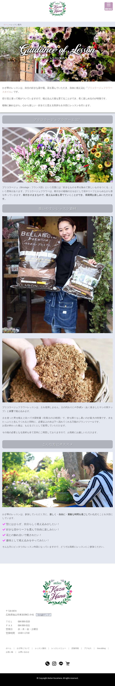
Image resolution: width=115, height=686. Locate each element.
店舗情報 (75, 648)
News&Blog (101, 648)
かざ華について (23, 648)
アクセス (88, 648)
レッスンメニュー (58, 648)
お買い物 (9, 652)
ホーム (8, 648)
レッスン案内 (40, 648)
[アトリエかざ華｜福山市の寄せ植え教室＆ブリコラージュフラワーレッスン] (57, 9)
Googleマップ (44, 614)
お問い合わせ (23, 652)
